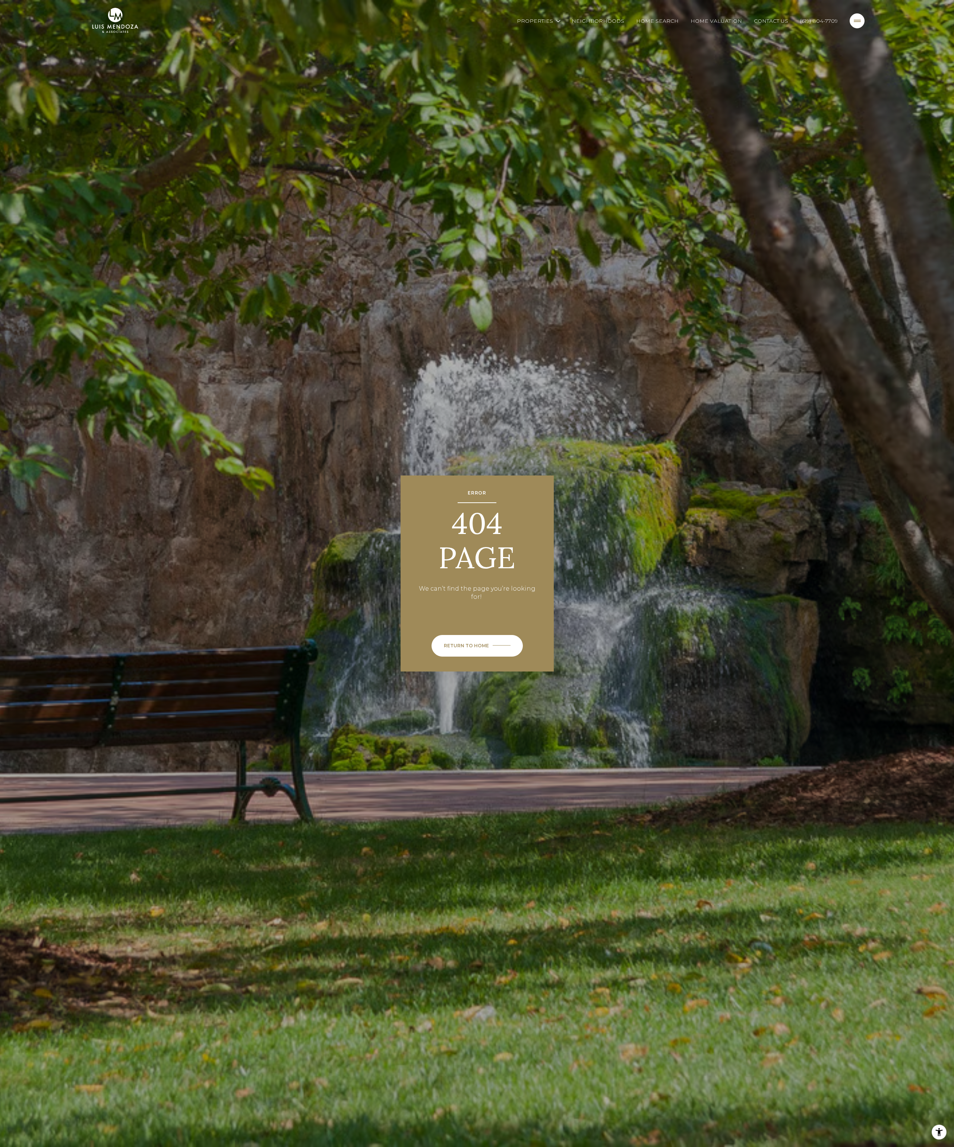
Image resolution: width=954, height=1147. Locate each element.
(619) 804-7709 (819, 21)
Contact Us (771, 21)
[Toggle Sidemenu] (857, 20)
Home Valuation (716, 21)
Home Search (657, 21)
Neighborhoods (598, 21)
